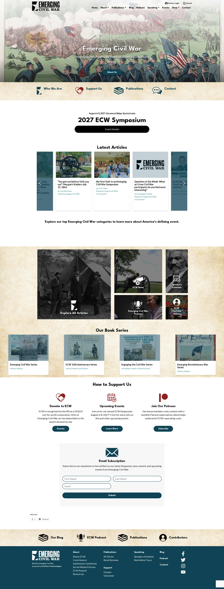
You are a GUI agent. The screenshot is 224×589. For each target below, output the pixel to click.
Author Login (174, 3)
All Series (109, 556)
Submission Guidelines (85, 563)
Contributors (80, 560)
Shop (174, 8)
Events (165, 8)
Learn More (112, 429)
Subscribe (163, 429)
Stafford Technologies (51, 566)
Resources (78, 574)
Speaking (152, 8)
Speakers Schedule (144, 556)
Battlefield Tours (143, 560)
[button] (39, 183)
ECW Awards (80, 570)
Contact (186, 8)
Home (95, 8)
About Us (112, 72)
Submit (112, 495)
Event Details (112, 129)
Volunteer (109, 575)
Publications (118, 8)
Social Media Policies (84, 567)
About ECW (79, 556)
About (103, 8)
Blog (131, 8)
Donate (61, 429)
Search (189, 3)
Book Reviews (111, 560)
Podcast (140, 8)
